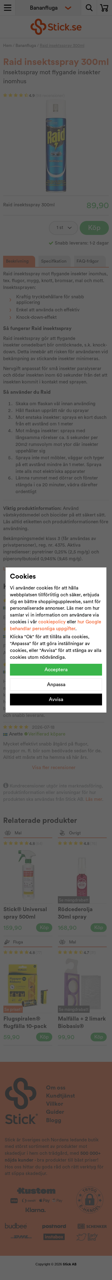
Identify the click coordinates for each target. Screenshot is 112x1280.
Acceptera (56, 669)
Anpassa (56, 684)
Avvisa (56, 699)
